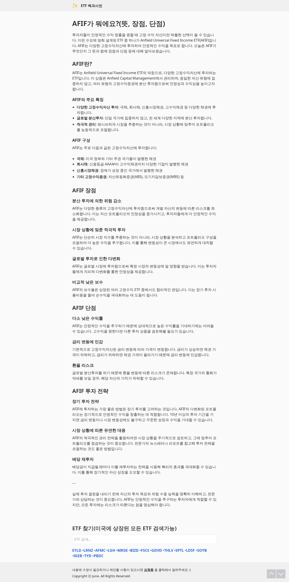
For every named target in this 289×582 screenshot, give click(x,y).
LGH (111, 550)
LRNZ (88, 550)
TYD (87, 555)
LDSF (190, 550)
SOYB (202, 550)
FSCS (145, 550)
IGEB (78, 555)
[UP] (271, 573)
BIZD (134, 550)
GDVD (156, 550)
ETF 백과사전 (91, 5)
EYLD (76, 550)
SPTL (179, 550)
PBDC (98, 555)
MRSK (122, 550)
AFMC (100, 550)
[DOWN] (280, 573)
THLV (168, 550)
